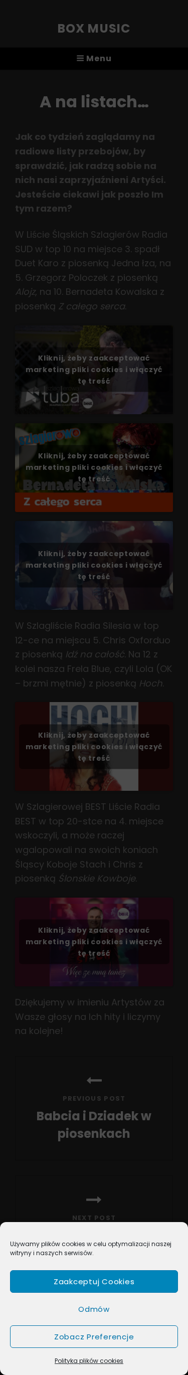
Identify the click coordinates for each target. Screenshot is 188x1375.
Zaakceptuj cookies (94, 1281)
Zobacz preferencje (94, 1336)
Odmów (94, 1309)
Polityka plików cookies (89, 1360)
